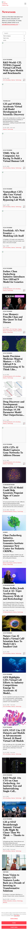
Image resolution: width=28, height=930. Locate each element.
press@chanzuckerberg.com (10, 24)
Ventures (5, 902)
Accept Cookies (14, 927)
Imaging (19, 329)
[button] (14, 36)
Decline (14, 922)
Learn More (16, 915)
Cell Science (6, 329)
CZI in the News (7, 80)
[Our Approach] (5, 3)
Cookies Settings (14, 918)
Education (9, 901)
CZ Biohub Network (7, 288)
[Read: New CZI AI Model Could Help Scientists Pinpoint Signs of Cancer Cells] (14, 490)
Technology (18, 80)
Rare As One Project (7, 330)
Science (13, 80)
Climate (5, 901)
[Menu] (25, 4)
